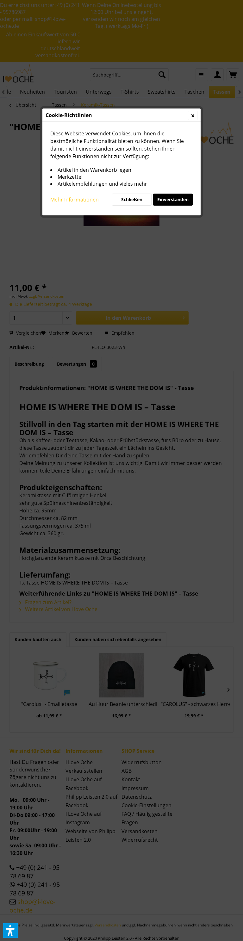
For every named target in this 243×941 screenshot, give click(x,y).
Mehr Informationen (74, 199)
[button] (10, 930)
